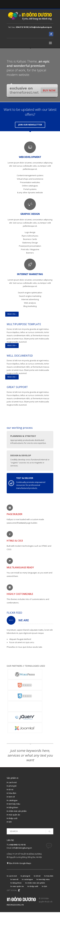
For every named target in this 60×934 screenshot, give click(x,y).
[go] (49, 831)
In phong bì (11, 786)
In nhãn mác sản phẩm (17, 811)
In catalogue (12, 800)
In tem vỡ (11, 796)
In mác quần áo (13, 814)
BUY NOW (49, 90)
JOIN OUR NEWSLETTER (30, 124)
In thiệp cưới (12, 818)
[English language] (19, 890)
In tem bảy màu (13, 803)
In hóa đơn (11, 793)
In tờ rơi (10, 789)
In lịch (9, 821)
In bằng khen (12, 807)
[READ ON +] (30, 317)
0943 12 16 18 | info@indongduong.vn (34, 27)
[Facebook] (51, 34)
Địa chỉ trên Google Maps (20, 863)
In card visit (12, 782)
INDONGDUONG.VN (15, 904)
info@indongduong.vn (22, 848)
